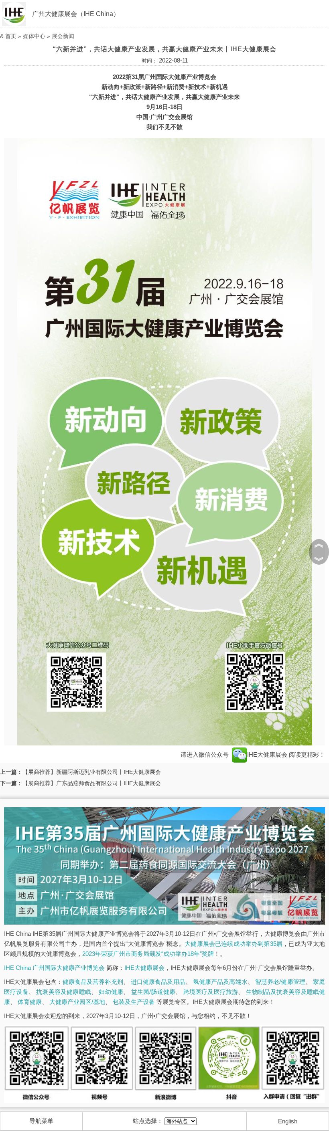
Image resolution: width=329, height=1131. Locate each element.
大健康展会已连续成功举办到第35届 (233, 943)
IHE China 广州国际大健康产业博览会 (54, 967)
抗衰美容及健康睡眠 (63, 991)
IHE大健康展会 (268, 754)
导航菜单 (41, 1120)
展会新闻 (63, 36)
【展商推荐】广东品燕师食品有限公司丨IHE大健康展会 (91, 783)
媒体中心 (34, 36)
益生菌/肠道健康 (153, 991)
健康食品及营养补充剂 (93, 981)
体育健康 (30, 1001)
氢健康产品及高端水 (220, 981)
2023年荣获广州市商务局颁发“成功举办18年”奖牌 (148, 953)
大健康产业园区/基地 (77, 1001)
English (287, 1121)
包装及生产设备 (134, 1001)
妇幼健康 (111, 991)
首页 (10, 36)
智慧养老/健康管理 (280, 981)
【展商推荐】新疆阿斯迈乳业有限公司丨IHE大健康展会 (91, 772)
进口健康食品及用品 (158, 981)
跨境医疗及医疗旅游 (210, 991)
